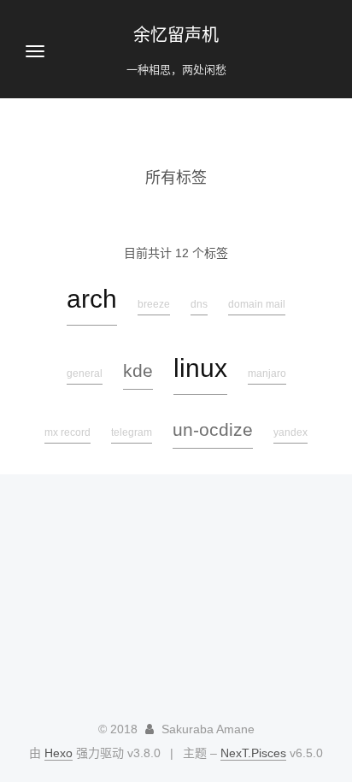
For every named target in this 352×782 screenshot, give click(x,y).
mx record (67, 432)
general (85, 373)
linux (200, 368)
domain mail (256, 304)
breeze (154, 304)
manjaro (267, 373)
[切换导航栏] (35, 51)
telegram (131, 432)
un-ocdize (213, 429)
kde (138, 370)
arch (92, 299)
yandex (290, 432)
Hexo (58, 753)
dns (199, 304)
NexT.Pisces (253, 753)
